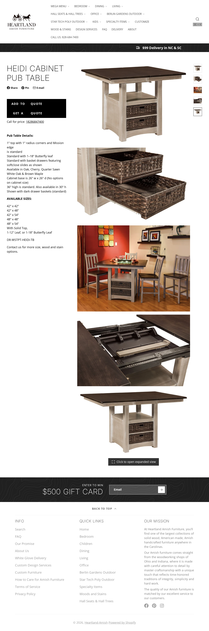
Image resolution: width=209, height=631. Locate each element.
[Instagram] (162, 605)
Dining (99, 6)
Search (20, 529)
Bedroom (80, 6)
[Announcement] (104, 47)
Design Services (86, 29)
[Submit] (161, 489)
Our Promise (24, 543)
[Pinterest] (154, 605)
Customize (142, 21)
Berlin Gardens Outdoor (124, 14)
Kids (95, 21)
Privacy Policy (25, 594)
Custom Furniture (28, 572)
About (132, 29)
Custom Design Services (33, 565)
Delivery (117, 29)
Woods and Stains (93, 594)
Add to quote (26, 104)
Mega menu (58, 6)
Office (95, 14)
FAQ (104, 29)
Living (116, 6)
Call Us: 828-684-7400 (64, 37)
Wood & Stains (61, 29)
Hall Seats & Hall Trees (67, 14)
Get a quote (27, 113)
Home (84, 529)
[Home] (21, 21)
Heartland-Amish (96, 622)
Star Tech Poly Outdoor (68, 21)
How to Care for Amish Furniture (39, 579)
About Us (22, 551)
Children (86, 543)
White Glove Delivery (30, 558)
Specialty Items (116, 21)
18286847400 (35, 122)
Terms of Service (27, 587)
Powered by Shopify (122, 622)
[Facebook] (146, 605)
